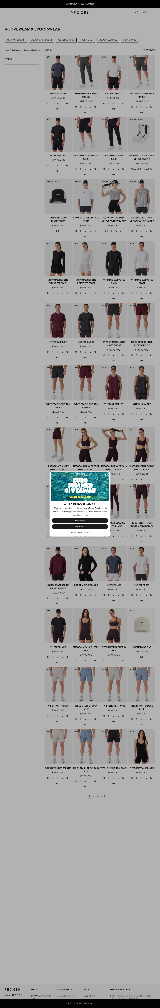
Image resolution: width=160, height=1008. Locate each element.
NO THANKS (80, 526)
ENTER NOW (80, 520)
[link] (80, 486)
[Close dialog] (107, 474)
